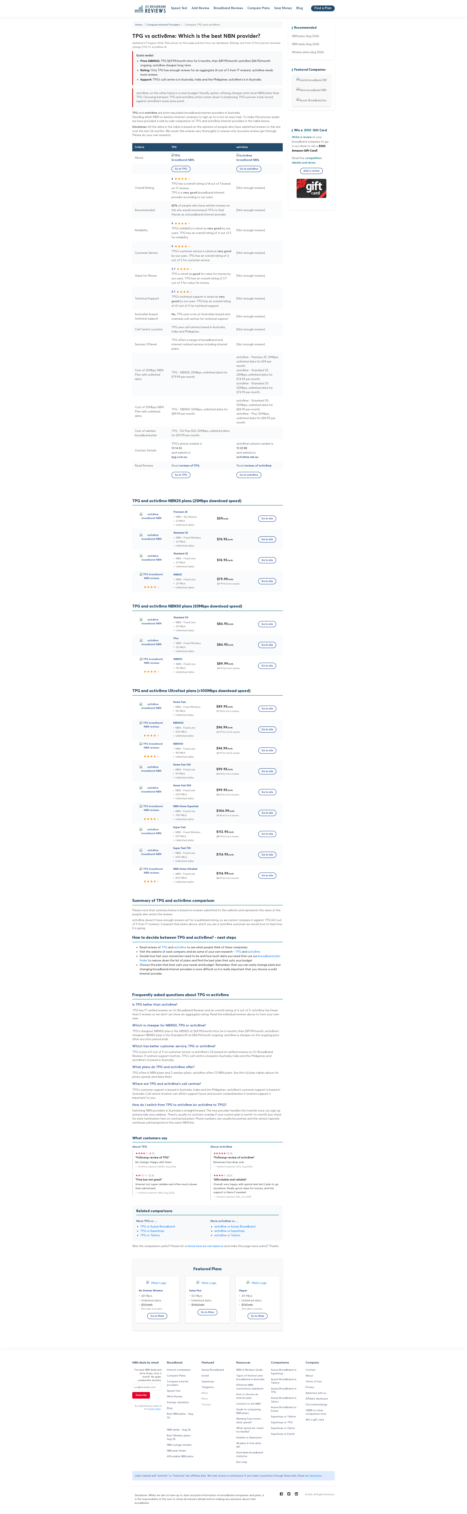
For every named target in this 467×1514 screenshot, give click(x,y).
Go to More (207, 1312)
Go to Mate (157, 1316)
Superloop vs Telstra (283, 1416)
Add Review (200, 8)
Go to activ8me (249, 169)
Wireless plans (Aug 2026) (308, 52)
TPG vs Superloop (152, 1231)
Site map (241, 1462)
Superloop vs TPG (282, 1422)
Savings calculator (178, 1402)
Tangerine (208, 1387)
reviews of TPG (189, 465)
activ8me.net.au (247, 457)
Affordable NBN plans (180, 1456)
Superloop (208, 1381)
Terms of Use (314, 1381)
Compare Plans (258, 8)
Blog (299, 8)
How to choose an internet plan (247, 1396)
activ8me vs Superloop (229, 1231)
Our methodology (316, 1404)
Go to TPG (181, 169)
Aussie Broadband (213, 1369)
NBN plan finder (176, 1450)
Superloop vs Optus (283, 1428)
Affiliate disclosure (317, 1398)
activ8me (180, 947)
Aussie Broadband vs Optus (283, 1399)
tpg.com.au (179, 457)
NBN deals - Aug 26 (179, 1429)
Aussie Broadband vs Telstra (283, 1381)
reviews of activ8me (257, 465)
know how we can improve (205, 1246)
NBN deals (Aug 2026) (305, 44)
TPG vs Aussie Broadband (157, 1226)
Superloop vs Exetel (283, 1433)
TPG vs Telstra (150, 1235)
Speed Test (179, 8)
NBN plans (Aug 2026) (305, 36)
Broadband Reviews (228, 8)
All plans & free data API (248, 1445)
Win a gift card (315, 1419)
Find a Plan (322, 8)
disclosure (316, 1475)
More (205, 1398)
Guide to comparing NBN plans (248, 1411)
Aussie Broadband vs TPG (283, 1390)
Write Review (174, 1396)
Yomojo (206, 1404)
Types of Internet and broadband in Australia (250, 1377)
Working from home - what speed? (249, 1420)
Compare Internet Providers (163, 24)
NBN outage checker (179, 1444)
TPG (164, 947)
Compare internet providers (178, 1383)
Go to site (267, 518)
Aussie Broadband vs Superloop (283, 1371)
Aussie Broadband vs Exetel (283, 1409)
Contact (311, 1369)
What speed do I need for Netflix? (249, 1429)
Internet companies (178, 1369)
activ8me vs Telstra (227, 1235)
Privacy (310, 1387)
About (309, 1375)
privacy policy (154, 1409)
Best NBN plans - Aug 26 (180, 1415)
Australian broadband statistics (249, 1454)
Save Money (283, 8)
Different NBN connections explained (249, 1386)
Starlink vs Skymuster (249, 1437)
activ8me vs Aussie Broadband (234, 1226)
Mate (205, 1393)
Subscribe (141, 1395)
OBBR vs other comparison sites (316, 1412)
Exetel (205, 1375)
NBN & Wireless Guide (249, 1369)
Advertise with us (316, 1393)
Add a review (311, 171)
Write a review (302, 137)
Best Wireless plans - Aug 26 (179, 1437)
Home (138, 24)
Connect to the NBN (248, 1403)
